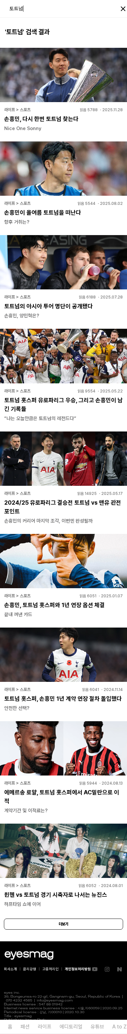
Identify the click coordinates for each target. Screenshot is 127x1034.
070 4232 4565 (19, 1000)
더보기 (63, 924)
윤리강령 (29, 969)
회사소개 (10, 969)
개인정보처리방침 (78, 969)
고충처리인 (50, 969)
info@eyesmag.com (55, 1000)
